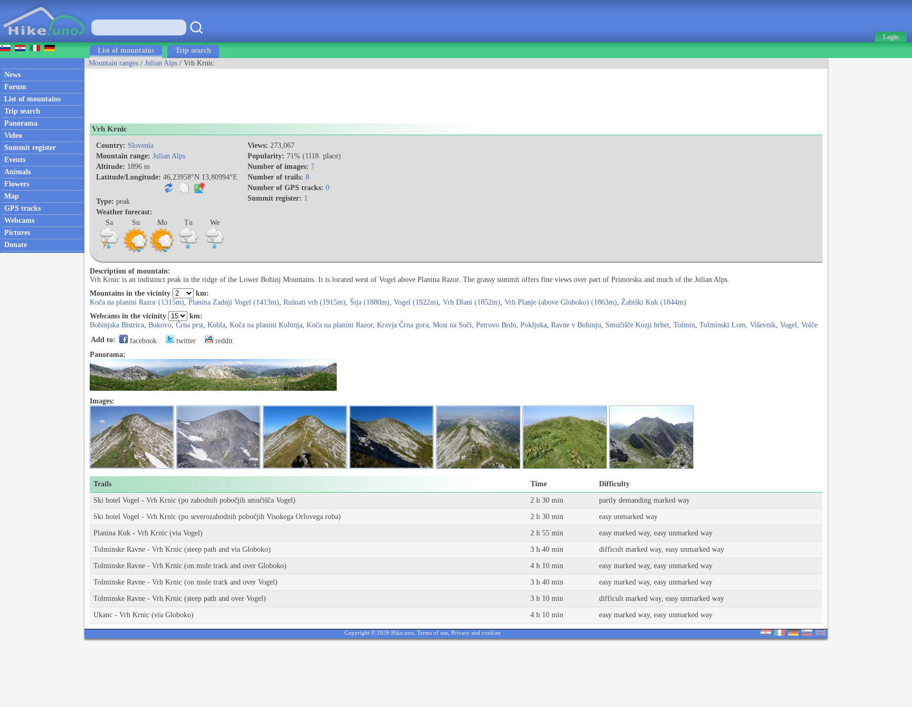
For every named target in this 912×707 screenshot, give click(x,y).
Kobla (216, 325)
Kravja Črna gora (403, 325)
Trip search (193, 50)
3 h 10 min (546, 598)
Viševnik (763, 325)
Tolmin (684, 325)
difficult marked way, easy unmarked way (661, 549)
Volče (809, 325)
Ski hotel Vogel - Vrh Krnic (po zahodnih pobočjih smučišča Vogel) (194, 500)
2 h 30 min (546, 500)
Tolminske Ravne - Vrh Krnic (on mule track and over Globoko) (190, 566)
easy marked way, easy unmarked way (655, 533)
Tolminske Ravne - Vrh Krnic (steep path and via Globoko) (182, 549)
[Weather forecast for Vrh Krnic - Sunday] (135, 251)
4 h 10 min (546, 566)
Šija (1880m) (370, 302)
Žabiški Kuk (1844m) (653, 302)
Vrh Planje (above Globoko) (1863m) (561, 302)
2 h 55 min (546, 533)
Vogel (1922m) (416, 302)
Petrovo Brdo (496, 325)
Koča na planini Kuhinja (266, 325)
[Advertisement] (276, 92)
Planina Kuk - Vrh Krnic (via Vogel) (148, 533)
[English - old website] (820, 633)
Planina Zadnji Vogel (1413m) (233, 302)
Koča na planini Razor (340, 325)
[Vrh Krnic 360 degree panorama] (213, 388)
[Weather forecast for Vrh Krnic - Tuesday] (188, 251)
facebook (142, 341)
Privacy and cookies (475, 632)
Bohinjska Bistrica (117, 325)
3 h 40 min (546, 549)
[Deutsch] (793, 633)
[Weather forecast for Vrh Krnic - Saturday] (109, 251)
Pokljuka (533, 325)
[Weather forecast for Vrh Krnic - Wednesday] (215, 251)
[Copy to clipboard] (184, 191)
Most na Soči (452, 325)
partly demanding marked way (644, 500)
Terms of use (432, 632)
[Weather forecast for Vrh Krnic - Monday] (162, 251)
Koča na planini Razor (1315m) (137, 302)
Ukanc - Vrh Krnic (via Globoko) (143, 615)
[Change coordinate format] (169, 191)
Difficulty (614, 484)
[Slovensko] (807, 633)
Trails (102, 484)
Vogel (788, 325)
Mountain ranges (113, 63)
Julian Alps (161, 63)
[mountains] (45, 40)
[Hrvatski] (766, 633)
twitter (185, 341)
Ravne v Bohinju (576, 325)
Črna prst (189, 325)
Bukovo (160, 325)
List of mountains (126, 50)
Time (538, 484)
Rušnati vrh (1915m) (314, 302)
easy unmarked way (628, 517)
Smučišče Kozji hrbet (637, 325)
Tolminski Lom (722, 325)
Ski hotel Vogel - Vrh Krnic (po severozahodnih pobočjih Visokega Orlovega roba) (217, 517)
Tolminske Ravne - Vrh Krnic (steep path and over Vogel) (179, 598)
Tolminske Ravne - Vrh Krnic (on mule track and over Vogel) (185, 582)
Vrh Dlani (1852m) (471, 302)
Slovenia (141, 145)
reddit (223, 341)
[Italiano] (779, 633)
